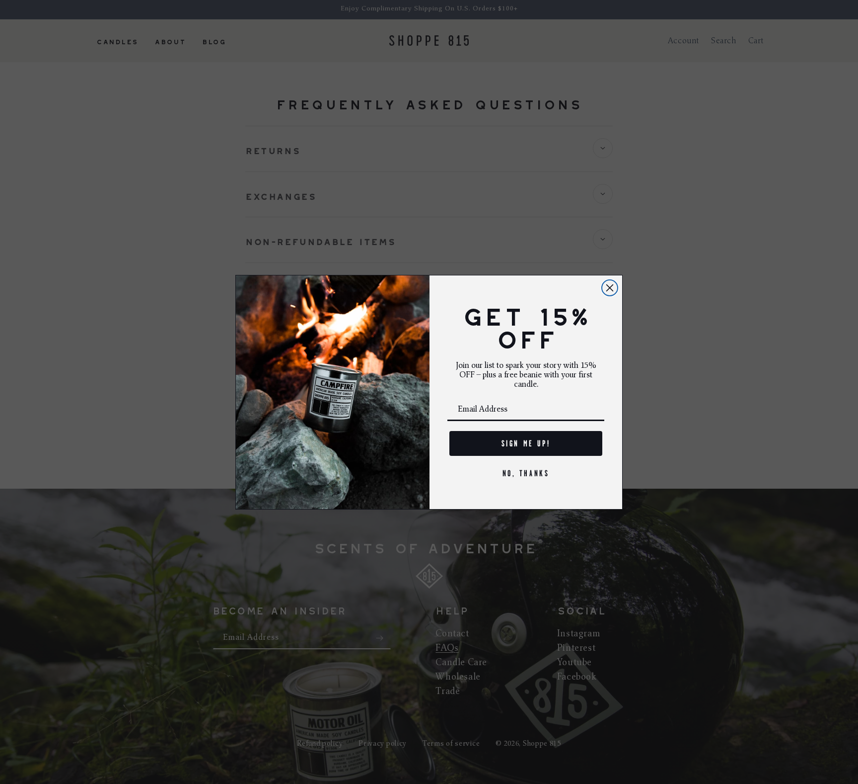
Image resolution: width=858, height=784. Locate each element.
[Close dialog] (610, 288)
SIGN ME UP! (526, 443)
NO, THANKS (526, 473)
